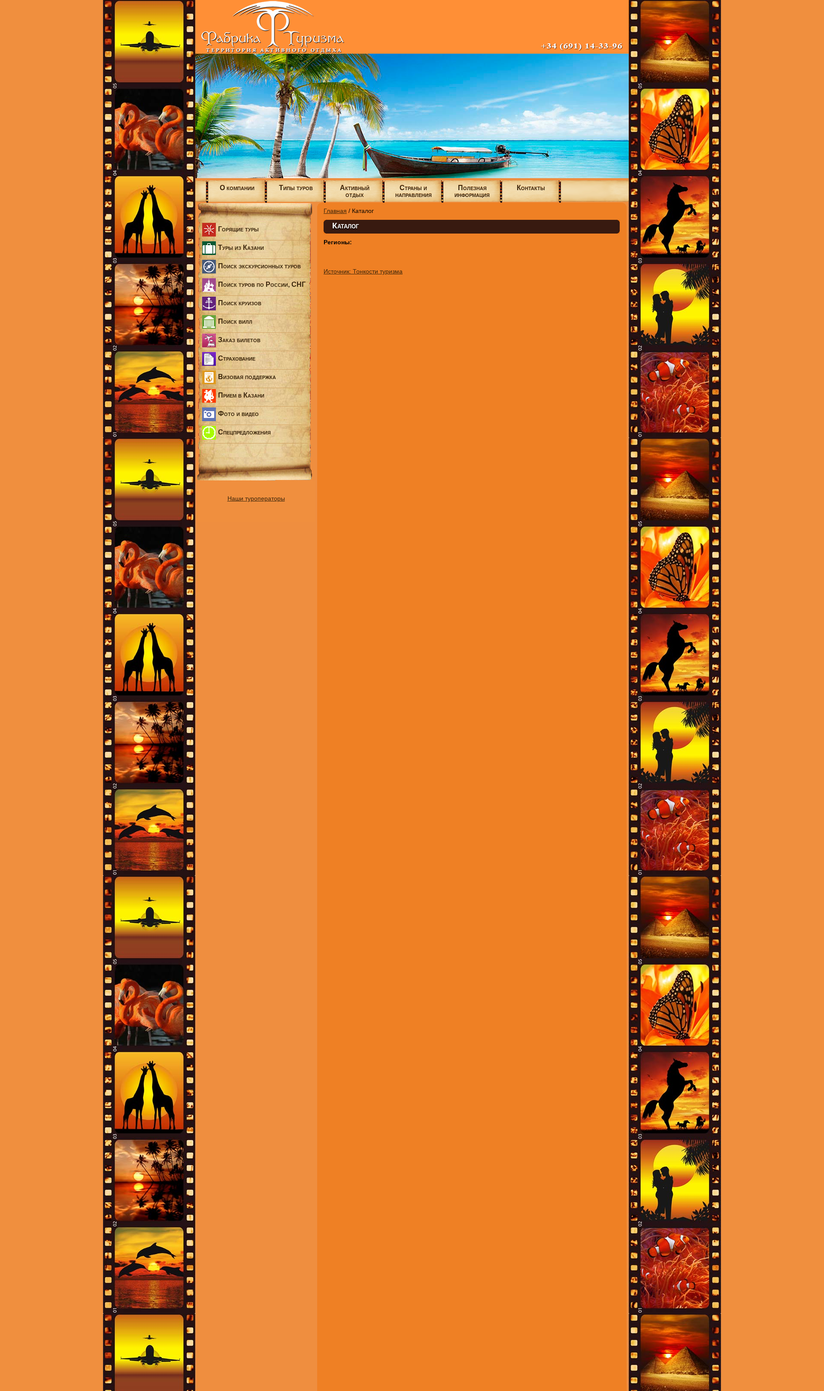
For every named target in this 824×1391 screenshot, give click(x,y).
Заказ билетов (239, 339)
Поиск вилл (235, 321)
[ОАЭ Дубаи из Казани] (412, 176)
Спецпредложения (244, 432)
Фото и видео (238, 413)
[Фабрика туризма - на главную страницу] (412, 51)
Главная (335, 210)
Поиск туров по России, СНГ (262, 284)
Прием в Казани (241, 395)
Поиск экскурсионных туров (259, 266)
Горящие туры (238, 229)
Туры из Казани (241, 247)
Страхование (236, 358)
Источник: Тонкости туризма (363, 271)
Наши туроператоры (256, 498)
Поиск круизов (239, 303)
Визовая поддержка (247, 376)
